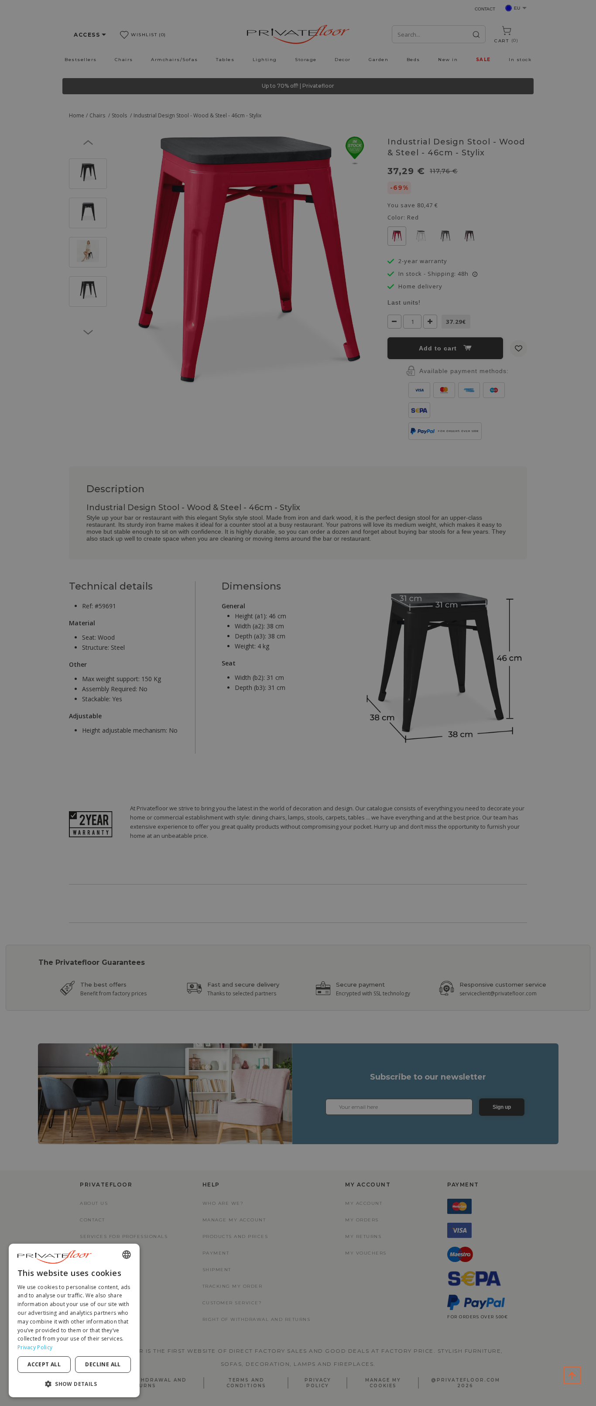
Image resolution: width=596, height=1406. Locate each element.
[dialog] (74, 1320)
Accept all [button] (44, 1364)
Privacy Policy (34, 1347)
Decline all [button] (102, 1364)
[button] (74, 1384)
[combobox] (126, 1254)
